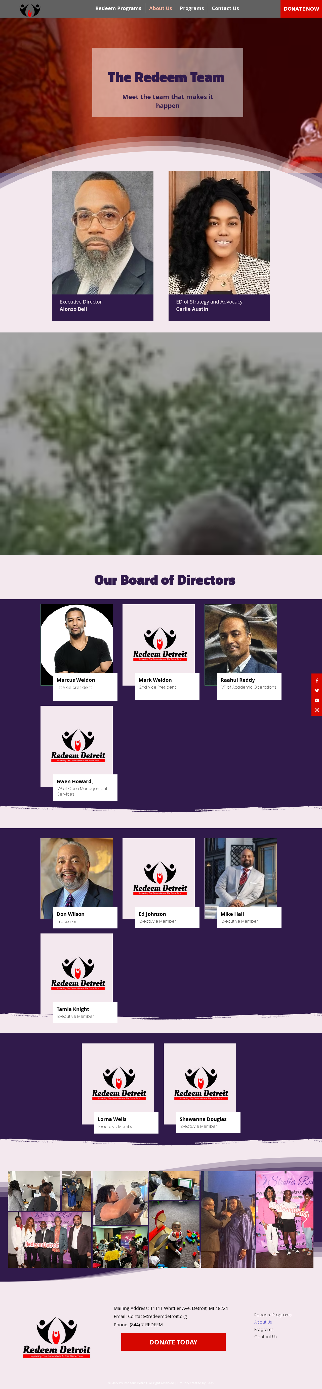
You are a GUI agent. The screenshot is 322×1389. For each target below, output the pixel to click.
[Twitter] (317, 690)
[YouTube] (317, 700)
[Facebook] (317, 680)
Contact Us (265, 1337)
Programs (263, 1329)
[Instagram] (317, 710)
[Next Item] (305, 1219)
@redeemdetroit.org (165, 1316)
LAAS (210, 1383)
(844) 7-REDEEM (146, 1325)
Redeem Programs (270, 1315)
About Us (263, 1322)
